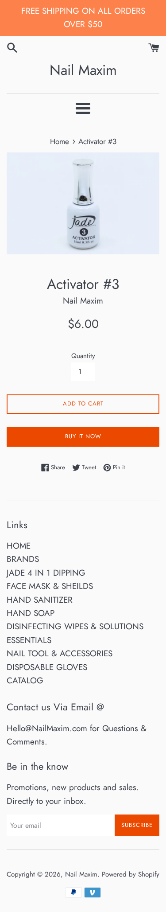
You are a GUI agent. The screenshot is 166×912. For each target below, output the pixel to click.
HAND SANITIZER (40, 600)
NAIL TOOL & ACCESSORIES (59, 653)
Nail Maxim (83, 70)
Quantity (83, 356)
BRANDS (23, 559)
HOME (19, 546)
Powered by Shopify (130, 874)
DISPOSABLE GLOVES (47, 667)
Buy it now (83, 436)
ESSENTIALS (29, 640)
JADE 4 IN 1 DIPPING (46, 573)
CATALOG (25, 680)
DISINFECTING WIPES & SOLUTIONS (75, 626)
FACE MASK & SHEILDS (50, 586)
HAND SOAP (30, 613)
